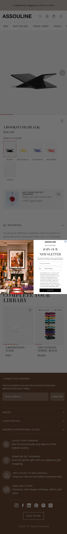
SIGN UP (50, 290)
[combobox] (41, 268)
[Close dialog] (65, 241)
